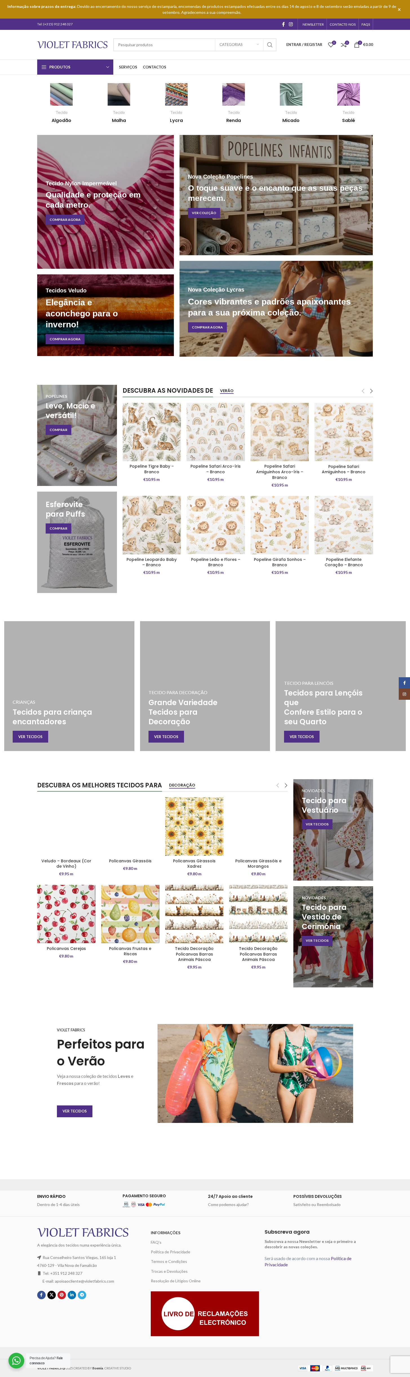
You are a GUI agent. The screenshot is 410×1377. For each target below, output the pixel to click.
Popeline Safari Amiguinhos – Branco (343, 469)
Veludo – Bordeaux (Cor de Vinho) (66, 863)
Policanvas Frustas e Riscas (130, 951)
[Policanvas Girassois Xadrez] (194, 826)
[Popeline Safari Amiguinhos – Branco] (343, 432)
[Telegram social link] (82, 1295)
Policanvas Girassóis (130, 861)
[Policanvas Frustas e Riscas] (130, 914)
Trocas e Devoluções (169, 1271)
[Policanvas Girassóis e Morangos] (258, 826)
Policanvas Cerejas (66, 948)
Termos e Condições (169, 1261)
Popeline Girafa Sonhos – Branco (280, 562)
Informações (165, 1232)
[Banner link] (105, 202)
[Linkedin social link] (72, 1295)
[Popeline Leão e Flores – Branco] (216, 525)
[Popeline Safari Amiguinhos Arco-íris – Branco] (280, 432)
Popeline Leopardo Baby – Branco (152, 562)
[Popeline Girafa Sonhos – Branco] (280, 525)
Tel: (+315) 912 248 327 (55, 24)
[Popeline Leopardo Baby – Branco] (152, 525)
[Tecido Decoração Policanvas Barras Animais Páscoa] (194, 914)
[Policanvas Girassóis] (130, 826)
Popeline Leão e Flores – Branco (215, 562)
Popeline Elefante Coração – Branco (344, 562)
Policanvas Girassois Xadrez (194, 863)
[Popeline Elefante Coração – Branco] (343, 525)
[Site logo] (72, 44)
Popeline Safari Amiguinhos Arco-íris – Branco (279, 471)
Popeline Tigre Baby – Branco (152, 469)
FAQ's (156, 1242)
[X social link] (51, 1295)
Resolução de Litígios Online (176, 1280)
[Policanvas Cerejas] (66, 914)
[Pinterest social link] (61, 1295)
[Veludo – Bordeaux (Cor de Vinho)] (66, 826)
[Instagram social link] (290, 24)
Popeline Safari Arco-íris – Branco (215, 469)
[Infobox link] (61, 103)
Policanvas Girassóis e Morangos (258, 863)
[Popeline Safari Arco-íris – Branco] (216, 432)
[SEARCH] (269, 44)
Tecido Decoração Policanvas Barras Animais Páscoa (194, 954)
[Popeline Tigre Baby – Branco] (152, 432)
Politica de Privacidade (170, 1251)
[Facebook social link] (283, 24)
